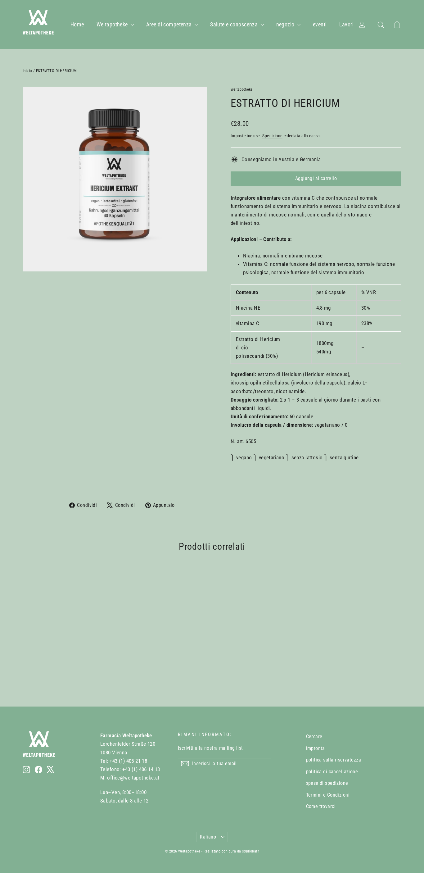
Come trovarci (321, 806)
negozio (286, 24)
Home (77, 24)
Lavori (346, 24)
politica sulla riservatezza (333, 760)
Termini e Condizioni (328, 795)
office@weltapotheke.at (133, 778)
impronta (315, 748)
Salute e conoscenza (234, 24)
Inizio (27, 70)
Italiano (208, 837)
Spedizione (272, 136)
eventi (320, 24)
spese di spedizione (327, 783)
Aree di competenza (169, 24)
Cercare (314, 736)
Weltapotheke (113, 24)
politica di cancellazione (332, 772)
